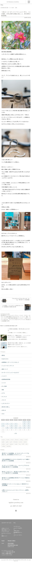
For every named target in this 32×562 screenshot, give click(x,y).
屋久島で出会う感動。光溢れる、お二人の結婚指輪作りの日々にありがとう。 (19, 343)
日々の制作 (4, 386)
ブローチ (4, 400)
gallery (7, 441)
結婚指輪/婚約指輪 (6, 379)
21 (20, 427)
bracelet (7, 439)
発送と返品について (6, 530)
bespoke (3, 439)
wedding (3, 446)
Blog (2, 5)
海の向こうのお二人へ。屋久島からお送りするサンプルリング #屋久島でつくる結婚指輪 (15, 472)
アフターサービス (5, 531)
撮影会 (3, 355)
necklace (3, 444)
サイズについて (17, 526)
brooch (12, 439)
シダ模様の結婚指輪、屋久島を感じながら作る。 (19, 329)
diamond (16, 439)
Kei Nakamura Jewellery (13, 2)
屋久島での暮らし (6, 406)
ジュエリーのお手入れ (18, 529)
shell (23, 444)
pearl (7, 444)
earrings (21, 439)
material (25, 441)
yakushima (9, 446)
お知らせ (4, 410)
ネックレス (4, 396)
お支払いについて (5, 528)
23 (28, 427)
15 (24, 425)
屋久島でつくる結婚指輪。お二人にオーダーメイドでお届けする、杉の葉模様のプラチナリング (15, 454)
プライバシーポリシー (18, 535)
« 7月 (15, 433)
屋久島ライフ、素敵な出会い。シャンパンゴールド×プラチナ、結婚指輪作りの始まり (19, 336)
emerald (25, 439)
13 (15, 425)
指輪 (3, 389)
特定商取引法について (18, 533)
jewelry (20, 441)
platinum (11, 444)
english (3, 441)
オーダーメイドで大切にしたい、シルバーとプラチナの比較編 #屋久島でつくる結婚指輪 (15, 466)
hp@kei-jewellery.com (16, 502)
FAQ (14, 522)
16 (28, 425)
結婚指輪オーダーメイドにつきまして (10, 362)
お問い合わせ (16, 530)
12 (11, 425)
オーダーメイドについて (6, 534)
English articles (5, 358)
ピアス (3, 393)
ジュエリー (4, 376)
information (15, 441)
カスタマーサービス (6, 522)
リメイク (4, 382)
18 (7, 427)
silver (26, 444)
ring (20, 444)
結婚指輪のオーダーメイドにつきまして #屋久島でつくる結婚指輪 (15, 484)
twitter (3, 543)
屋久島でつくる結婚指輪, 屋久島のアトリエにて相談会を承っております (16, 478)
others (3, 413)
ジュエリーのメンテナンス (8, 365)
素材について (5, 369)
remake (16, 444)
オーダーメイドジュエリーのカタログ (10, 372)
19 (11, 427)
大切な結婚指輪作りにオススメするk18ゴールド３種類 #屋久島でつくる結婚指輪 (15, 460)
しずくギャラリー (6, 403)
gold (11, 441)
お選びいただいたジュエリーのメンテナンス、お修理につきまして (15, 491)
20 (15, 427)
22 (24, 427)
